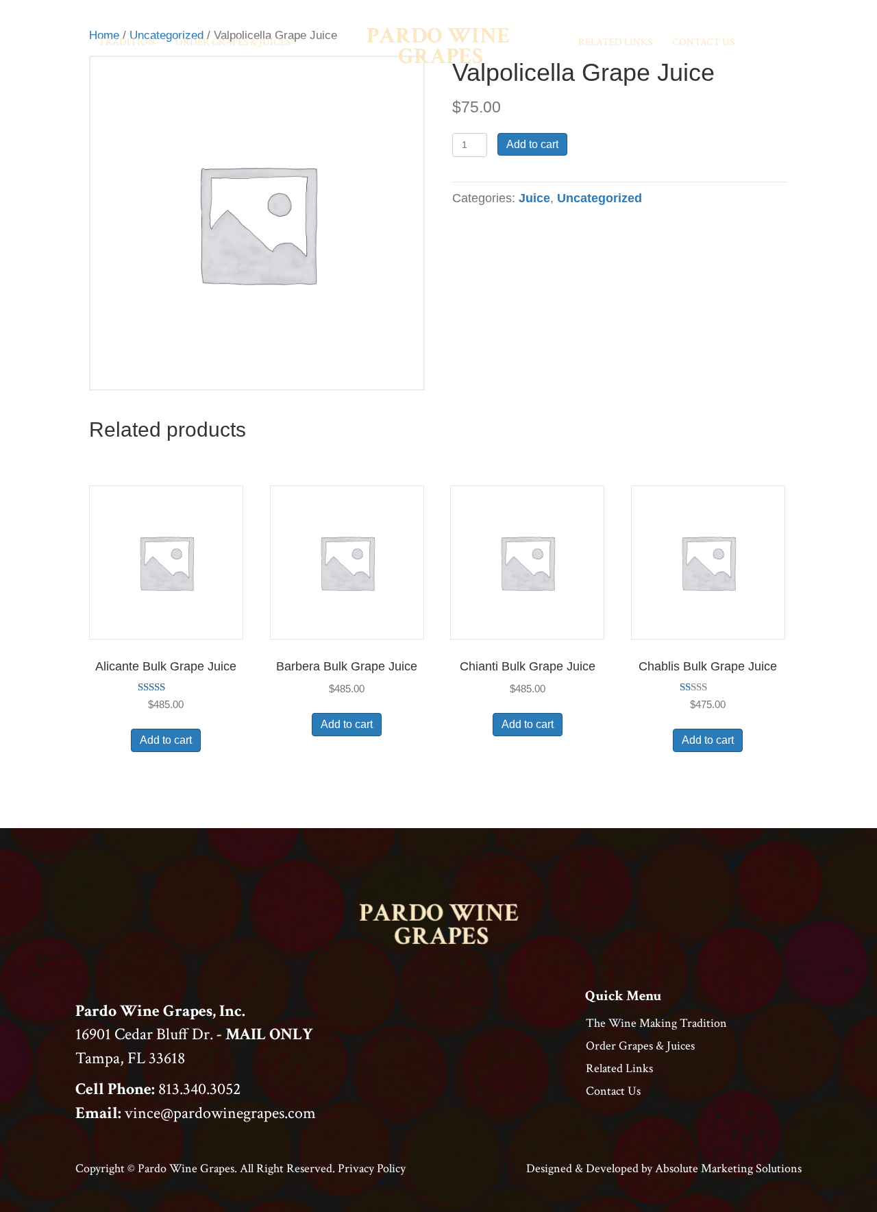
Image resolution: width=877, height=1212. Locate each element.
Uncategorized (599, 198)
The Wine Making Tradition (656, 1023)
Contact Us (703, 42)
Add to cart (532, 144)
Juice (534, 198)
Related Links (615, 42)
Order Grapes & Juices (233, 42)
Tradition (127, 42)
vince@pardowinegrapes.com (220, 1113)
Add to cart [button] (166, 740)
